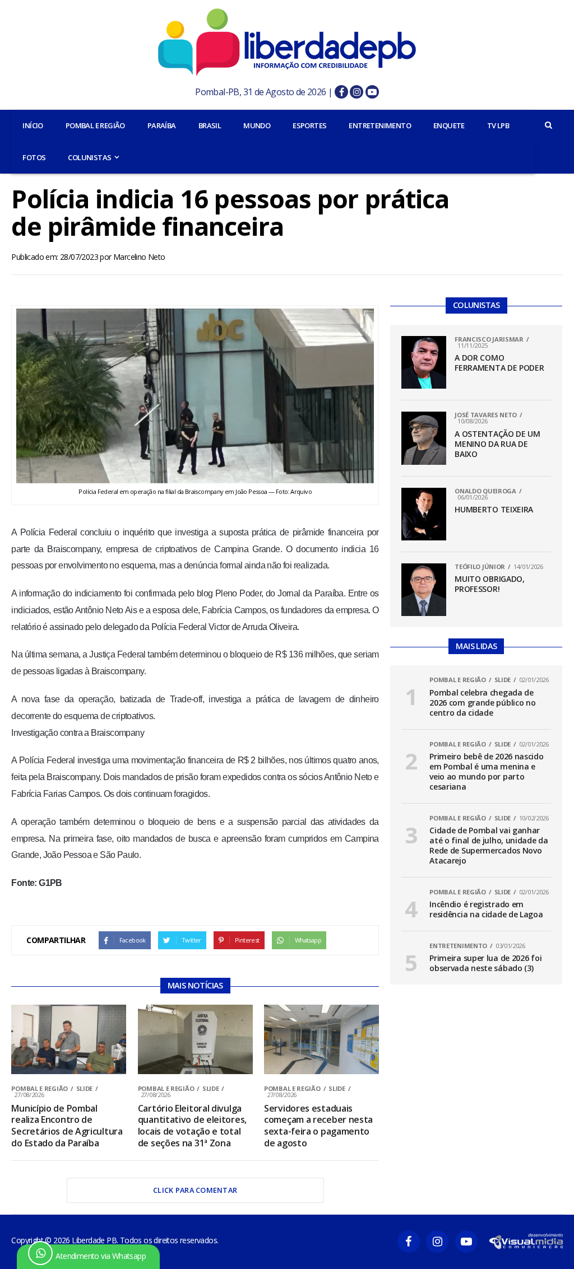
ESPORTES (309, 125)
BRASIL (209, 125)
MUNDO (256, 125)
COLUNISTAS (89, 157)
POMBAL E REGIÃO (95, 125)
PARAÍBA (161, 125)
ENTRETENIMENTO (380, 125)
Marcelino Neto (139, 256)
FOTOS (33, 157)
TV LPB (498, 125)
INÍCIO (32, 125)
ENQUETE (449, 125)
